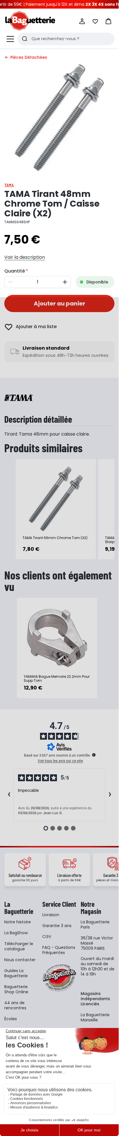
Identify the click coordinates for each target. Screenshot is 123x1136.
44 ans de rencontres (15, 1005)
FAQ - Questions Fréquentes (58, 950)
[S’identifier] (82, 21)
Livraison (50, 915)
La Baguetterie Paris (95, 924)
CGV (46, 936)
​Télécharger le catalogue (18, 946)
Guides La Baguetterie (16, 973)
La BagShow (16, 933)
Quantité (14, 271)
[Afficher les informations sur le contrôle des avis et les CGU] (94, 755)
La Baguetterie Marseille (95, 1017)
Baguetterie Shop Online (16, 989)
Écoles (10, 1019)
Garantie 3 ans (57, 926)
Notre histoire (17, 922)
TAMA (9, 185)
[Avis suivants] (110, 795)
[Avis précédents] (9, 795)
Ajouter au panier (59, 303)
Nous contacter (19, 960)
